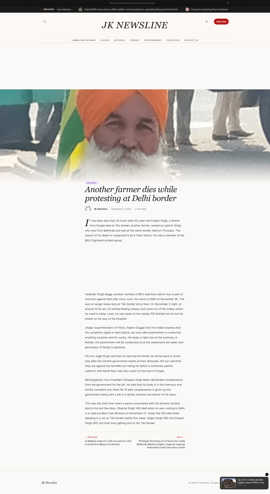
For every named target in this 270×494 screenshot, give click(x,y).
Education (173, 40)
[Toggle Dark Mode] (206, 21)
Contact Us (191, 40)
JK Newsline (135, 25)
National (119, 40)
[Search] (44, 21)
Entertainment (153, 40)
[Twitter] (228, 3)
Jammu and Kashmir (83, 40)
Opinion (134, 40)
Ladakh (104, 40)
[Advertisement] (135, 66)
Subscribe (221, 21)
